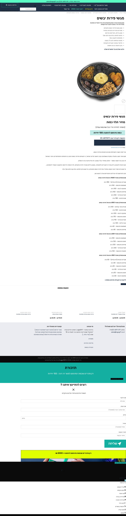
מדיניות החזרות (88, 343)
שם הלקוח (123, 398)
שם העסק (123, 406)
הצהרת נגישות (88, 347)
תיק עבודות (89, 9)
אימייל (124, 423)
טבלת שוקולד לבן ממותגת (118, 314)
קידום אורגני (48, 360)
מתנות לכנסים (40, 330)
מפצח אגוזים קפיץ (57, 314)
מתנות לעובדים (86, 5)
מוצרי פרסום (58, 330)
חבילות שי (73, 5)
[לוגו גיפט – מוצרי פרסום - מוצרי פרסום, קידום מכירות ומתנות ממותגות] (118, 7)
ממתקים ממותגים (56, 332)
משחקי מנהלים (40, 332)
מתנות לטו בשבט (86, 13)
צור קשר (66, 9)
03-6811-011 (64, 1)
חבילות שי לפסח (49, 334)
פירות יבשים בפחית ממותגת (86, 314)
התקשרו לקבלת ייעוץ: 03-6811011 (112, 138)
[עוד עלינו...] (86, 334)
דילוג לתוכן (122, 478)
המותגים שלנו (46, 5)
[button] (94, 5)
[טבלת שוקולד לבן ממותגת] (110, 300)
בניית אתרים (55, 360)
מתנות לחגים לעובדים (99, 13)
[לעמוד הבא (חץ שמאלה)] (119, 473)
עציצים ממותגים (38, 334)
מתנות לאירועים (60, 5)
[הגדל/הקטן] (119, 466)
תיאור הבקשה (122, 432)
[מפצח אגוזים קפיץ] (47, 300)
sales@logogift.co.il (52, 1)
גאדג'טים (48, 332)
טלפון (124, 415)
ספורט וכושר (58, 334)
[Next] (77, 81)
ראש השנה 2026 (77, 9)
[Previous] (122, 81)
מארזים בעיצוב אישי (101, 9)
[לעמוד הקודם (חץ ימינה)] (124, 473)
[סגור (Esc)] (124, 466)
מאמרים (91, 339)
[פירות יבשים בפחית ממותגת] (79, 300)
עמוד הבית (123, 13)
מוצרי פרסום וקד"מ (101, 5)
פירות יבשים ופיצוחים (73, 13)
